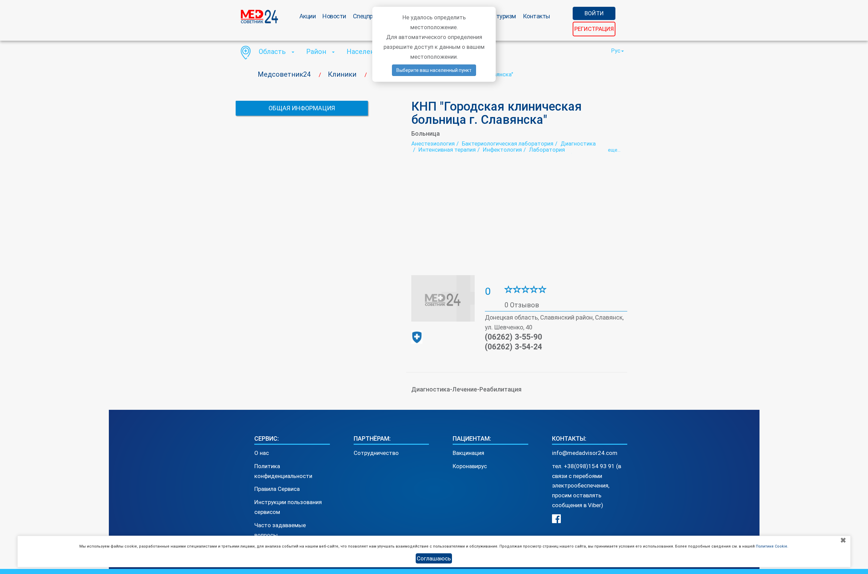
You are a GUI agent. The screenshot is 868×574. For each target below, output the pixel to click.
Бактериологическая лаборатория (507, 143)
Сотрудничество (376, 452)
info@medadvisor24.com (584, 452)
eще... (614, 150)
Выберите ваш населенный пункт (434, 70)
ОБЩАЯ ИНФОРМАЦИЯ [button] (302, 108)
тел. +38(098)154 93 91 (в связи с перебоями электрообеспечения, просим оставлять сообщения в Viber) (586, 486)
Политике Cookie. (772, 546)
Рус (615, 50)
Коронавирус (470, 466)
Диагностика (578, 143)
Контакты (536, 16)
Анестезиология (433, 143)
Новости (334, 16)
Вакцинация (468, 452)
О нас (261, 452)
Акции (307, 16)
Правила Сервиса (277, 488)
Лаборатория (547, 149)
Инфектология (502, 149)
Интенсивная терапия (447, 149)
